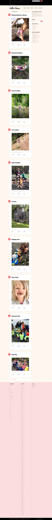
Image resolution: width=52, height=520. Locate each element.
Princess (10, 388)
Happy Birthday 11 (35, 27)
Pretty (10, 390)
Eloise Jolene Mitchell (34, 13)
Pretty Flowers (34, 26)
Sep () (22, 392)
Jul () (22, 401)
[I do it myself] (15, 130)
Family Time (11, 413)
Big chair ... (36, 33)
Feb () (22, 386)
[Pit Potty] (13, 201)
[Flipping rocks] (15, 239)
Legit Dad (24, 45)
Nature (18, 45)
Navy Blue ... (37, 40)
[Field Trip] (14, 354)
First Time (11, 397)
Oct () (22, 393)
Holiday (10, 395)
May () (22, 389)
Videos (10, 415)
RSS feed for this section (26, 11)
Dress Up (34, 28)
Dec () (22, 405)
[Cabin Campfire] (15, 162)
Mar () (22, 387)
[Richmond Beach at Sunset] (19, 15)
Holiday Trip (34, 25)
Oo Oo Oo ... (37, 42)
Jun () (22, 400)
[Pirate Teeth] (14, 277)
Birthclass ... (37, 41)
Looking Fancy (34, 29)
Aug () (22, 391)
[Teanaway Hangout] (17, 53)
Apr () (22, 388)
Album (10, 408)
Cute (10, 420)
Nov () (22, 415)
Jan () (22, 396)
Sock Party (39, 35)
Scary (18, 308)
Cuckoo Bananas (11, 392)
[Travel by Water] (15, 90)
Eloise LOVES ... (36, 34)
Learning (11, 406)
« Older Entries (13, 379)
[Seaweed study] (15, 316)
